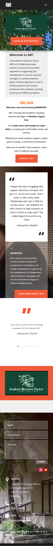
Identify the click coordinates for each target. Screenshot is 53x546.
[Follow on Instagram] (41, 470)
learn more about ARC (31, 294)
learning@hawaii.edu (21, 520)
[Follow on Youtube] (46, 470)
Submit (42, 462)
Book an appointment (26, 41)
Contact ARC (26, 158)
